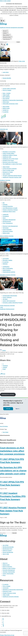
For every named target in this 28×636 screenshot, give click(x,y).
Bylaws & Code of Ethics (9, 568)
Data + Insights (6, 93)
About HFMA (6, 106)
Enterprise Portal (7, 591)
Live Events (6, 258)
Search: (2, 42)
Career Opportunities (8, 573)
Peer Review (6, 98)
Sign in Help (6, 554)
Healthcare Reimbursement (7, 309)
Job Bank (5, 299)
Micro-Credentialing (8, 268)
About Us (5, 563)
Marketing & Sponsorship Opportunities (13, 100)
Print (3, 373)
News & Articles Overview (6, 236)
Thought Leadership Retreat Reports (12, 175)
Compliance (6, 216)
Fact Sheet (5, 432)
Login (1, 307)
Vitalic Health (6, 95)
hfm (4, 202)
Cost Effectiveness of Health (10, 208)
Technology (6, 227)
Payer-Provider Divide (8, 170)
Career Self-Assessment (9, 301)
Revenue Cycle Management (10, 226)
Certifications (6, 266)
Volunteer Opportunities (9, 572)
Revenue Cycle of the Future (10, 162)
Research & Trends (8, 172)
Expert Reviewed (7, 229)
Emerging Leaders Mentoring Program (13, 302)
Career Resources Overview (7, 305)
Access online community (9, 88)
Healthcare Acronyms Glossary (11, 596)
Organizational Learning (9, 272)
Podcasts (5, 204)
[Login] (7, 45)
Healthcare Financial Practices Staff (12, 177)
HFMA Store (6, 102)
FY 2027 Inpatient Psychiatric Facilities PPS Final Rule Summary (13, 496)
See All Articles (4, 426)
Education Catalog (7, 260)
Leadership (5, 214)
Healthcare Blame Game (9, 211)
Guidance (5, 32)
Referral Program (7, 550)
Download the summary (8, 394)
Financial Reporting (8, 206)
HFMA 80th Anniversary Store (10, 103)
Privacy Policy (3, 635)
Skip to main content (5, 0)
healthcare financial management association (11, 27)
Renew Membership (8, 552)
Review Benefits (7, 78)
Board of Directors (7, 566)
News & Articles (4, 182)
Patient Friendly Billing (8, 153)
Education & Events (7, 37)
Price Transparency (8, 223)
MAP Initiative (6, 96)
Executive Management (9, 570)
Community (6, 588)
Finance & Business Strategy (10, 209)
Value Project (6, 167)
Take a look (22, 61)
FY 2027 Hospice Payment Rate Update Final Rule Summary (13, 510)
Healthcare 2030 (7, 157)
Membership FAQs (7, 548)
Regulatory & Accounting (9, 151)
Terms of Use (10, 635)
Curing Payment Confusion (10, 168)
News (4, 218)
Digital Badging (6, 270)
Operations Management (9, 219)
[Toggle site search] (3, 44)
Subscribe (14, 533)
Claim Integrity (6, 174)
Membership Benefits (8, 547)
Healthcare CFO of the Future (10, 158)
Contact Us (5, 110)
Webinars (5, 263)
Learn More (6, 72)
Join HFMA (5, 545)
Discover (4, 30)
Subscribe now (4, 129)
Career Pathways (7, 297)
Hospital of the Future (8, 160)
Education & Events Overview (7, 274)
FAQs (4, 575)
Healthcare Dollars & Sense (10, 155)
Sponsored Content (8, 231)
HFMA (4, 350)
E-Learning (5, 111)
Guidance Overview (5, 180)
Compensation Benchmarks (10, 295)
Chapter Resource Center (9, 593)
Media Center (6, 108)
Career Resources (6, 39)
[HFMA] (3, 24)
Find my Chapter (7, 90)
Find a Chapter (6, 586)
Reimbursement (7, 221)
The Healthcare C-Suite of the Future (12, 164)
